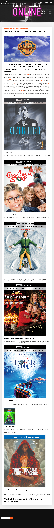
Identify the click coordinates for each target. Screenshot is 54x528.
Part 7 (29, 84)
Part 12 (23, 92)
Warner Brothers (25, 28)
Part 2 (10, 78)
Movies (13, 28)
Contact (46, 2)
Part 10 (22, 89)
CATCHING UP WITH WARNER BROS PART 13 (29, 15)
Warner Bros (18, 28)
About (51, 2)
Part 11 (22, 90)
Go (11, 518)
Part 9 (45, 87)
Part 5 (13, 83)
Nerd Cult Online (6, 2)
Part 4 (34, 81)
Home (36, 2)
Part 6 (48, 83)
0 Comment (21, 33)
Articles (40, 2)
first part (29, 76)
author (5, 28)
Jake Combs (9, 28)
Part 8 (8, 87)
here (28, 74)
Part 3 (42, 80)
